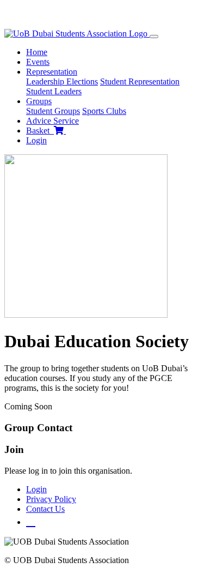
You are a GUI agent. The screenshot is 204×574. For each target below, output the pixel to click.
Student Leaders (54, 91)
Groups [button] (39, 101)
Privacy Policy (51, 499)
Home (36, 52)
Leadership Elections (62, 81)
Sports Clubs (104, 111)
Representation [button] (51, 71)
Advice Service (52, 120)
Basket (40, 130)
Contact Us (45, 508)
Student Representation (140, 81)
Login (36, 140)
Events (38, 62)
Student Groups (53, 111)
